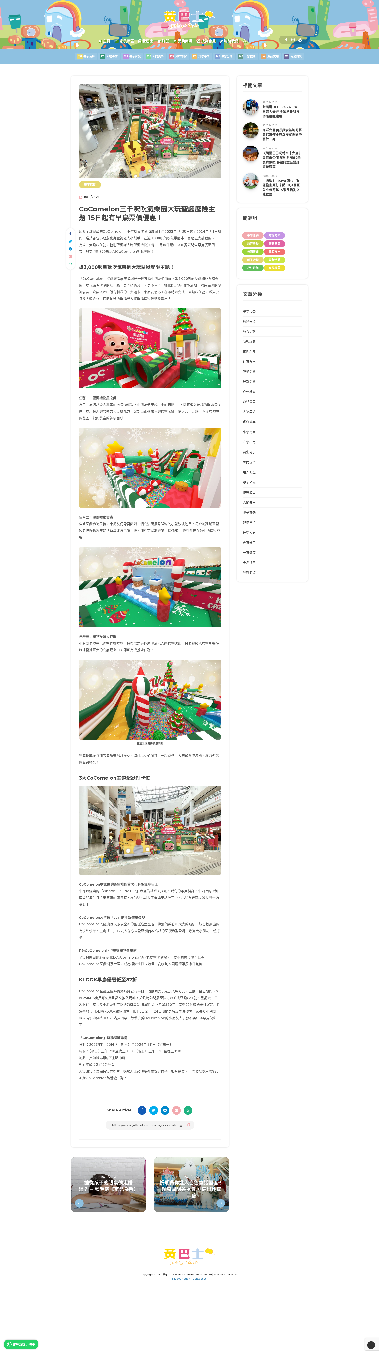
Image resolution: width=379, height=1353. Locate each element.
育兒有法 (274, 235)
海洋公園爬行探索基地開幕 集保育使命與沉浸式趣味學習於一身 (282, 134)
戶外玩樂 (253, 268)
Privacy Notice (181, 1278)
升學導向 (249, 532)
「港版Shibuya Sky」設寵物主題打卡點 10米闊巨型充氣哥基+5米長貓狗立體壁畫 (281, 187)
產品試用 (249, 563)
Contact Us (200, 1278)
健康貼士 (249, 492)
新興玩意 (274, 243)
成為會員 (208, 41)
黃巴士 (147, 41)
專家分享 (249, 542)
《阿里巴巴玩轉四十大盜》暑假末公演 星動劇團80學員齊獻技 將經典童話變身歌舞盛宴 (282, 160)
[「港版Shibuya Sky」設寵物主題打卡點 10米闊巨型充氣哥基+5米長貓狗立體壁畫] (251, 181)
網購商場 (184, 41)
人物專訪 (249, 412)
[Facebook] (286, 40)
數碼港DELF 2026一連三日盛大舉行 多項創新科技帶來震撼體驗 (282, 111)
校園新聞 (253, 251)
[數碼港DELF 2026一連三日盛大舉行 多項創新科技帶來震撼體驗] (251, 107)
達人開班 (249, 472)
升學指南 (249, 442)
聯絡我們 (231, 41)
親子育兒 (249, 482)
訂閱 (165, 41)
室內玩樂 (249, 462)
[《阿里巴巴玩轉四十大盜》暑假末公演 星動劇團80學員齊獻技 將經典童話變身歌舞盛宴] (251, 153)
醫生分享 (249, 452)
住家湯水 (274, 251)
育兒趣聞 (274, 268)
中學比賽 (253, 235)
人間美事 (249, 502)
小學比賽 (249, 432)
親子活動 (90, 185)
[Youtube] (300, 40)
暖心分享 (249, 422)
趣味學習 (249, 522)
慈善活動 (253, 243)
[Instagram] (293, 40)
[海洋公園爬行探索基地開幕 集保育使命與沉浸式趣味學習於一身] (251, 130)
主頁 (106, 41)
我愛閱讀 (249, 573)
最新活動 (274, 260)
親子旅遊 (249, 512)
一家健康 (249, 552)
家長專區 (126, 41)
